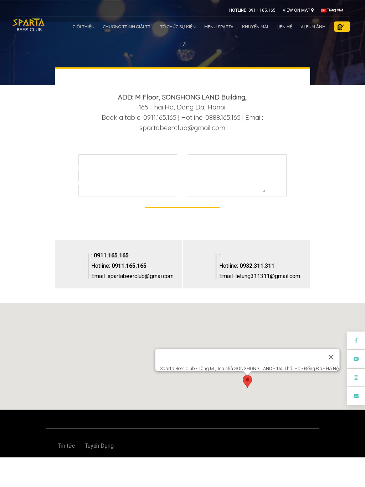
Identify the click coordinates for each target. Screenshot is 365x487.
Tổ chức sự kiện (178, 26)
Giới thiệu (83, 26)
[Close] (331, 357)
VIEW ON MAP (297, 10)
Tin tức (66, 445)
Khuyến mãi (255, 26)
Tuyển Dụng (99, 445)
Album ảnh (313, 26)
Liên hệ (284, 26)
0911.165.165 (111, 255)
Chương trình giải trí (127, 26)
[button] (247, 381)
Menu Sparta (218, 26)
